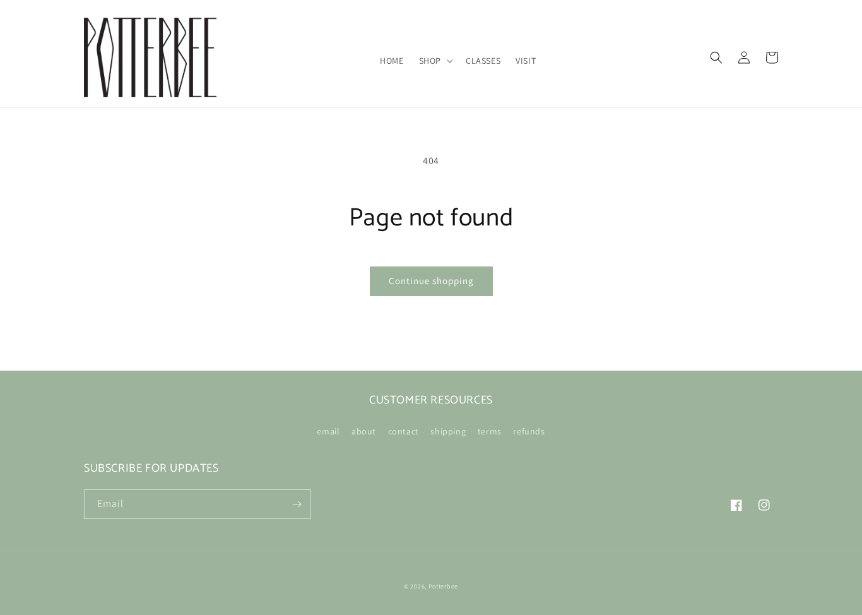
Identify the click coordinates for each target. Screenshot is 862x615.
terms (490, 431)
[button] (434, 60)
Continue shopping (431, 281)
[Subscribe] (296, 504)
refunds (529, 431)
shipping (448, 431)
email (328, 431)
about (363, 431)
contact (403, 431)
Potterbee (443, 586)
